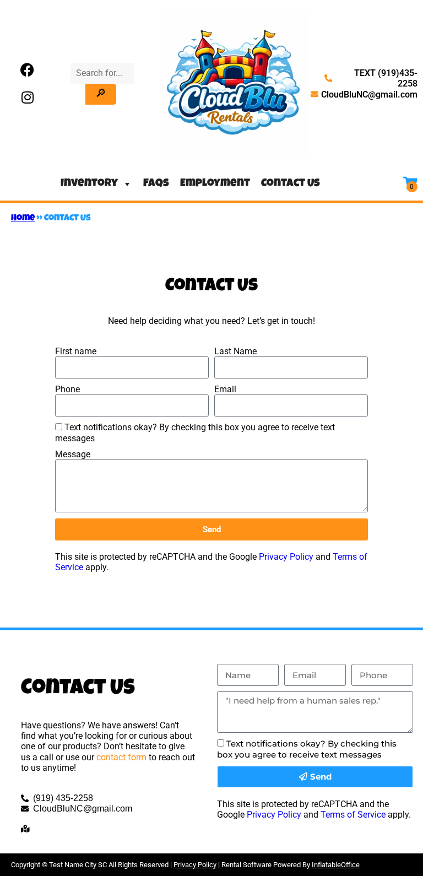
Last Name (235, 351)
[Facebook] (27, 70)
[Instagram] (27, 97)
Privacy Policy (286, 556)
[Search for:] (102, 73)
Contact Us (290, 184)
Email (225, 389)
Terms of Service (353, 814)
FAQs (156, 184)
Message (72, 454)
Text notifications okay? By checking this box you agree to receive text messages (307, 748)
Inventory (89, 184)
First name (75, 351)
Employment (215, 184)
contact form (121, 757)
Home (23, 218)
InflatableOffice (336, 865)
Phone (67, 389)
